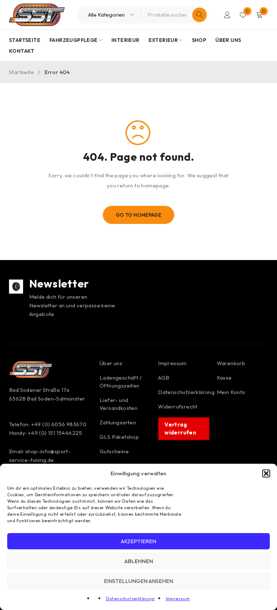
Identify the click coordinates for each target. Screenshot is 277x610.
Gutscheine (114, 451)
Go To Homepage (139, 215)
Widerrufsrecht (178, 406)
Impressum (178, 598)
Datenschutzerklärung (130, 598)
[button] (266, 473)
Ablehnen (138, 561)
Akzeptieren (138, 541)
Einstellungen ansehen (138, 580)
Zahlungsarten (118, 422)
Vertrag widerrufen (180, 428)
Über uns (111, 363)
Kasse (224, 377)
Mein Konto (231, 392)
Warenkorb (231, 363)
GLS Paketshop (119, 436)
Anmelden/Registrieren (227, 15)
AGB (163, 377)
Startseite (21, 72)
